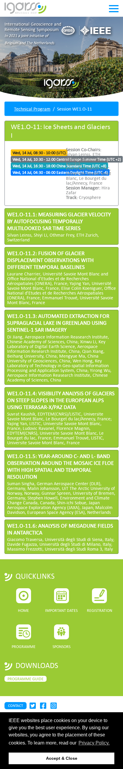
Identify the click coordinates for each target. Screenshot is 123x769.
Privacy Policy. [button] (94, 742)
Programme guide (25, 678)
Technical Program (32, 108)
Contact (15, 705)
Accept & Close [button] (61, 758)
